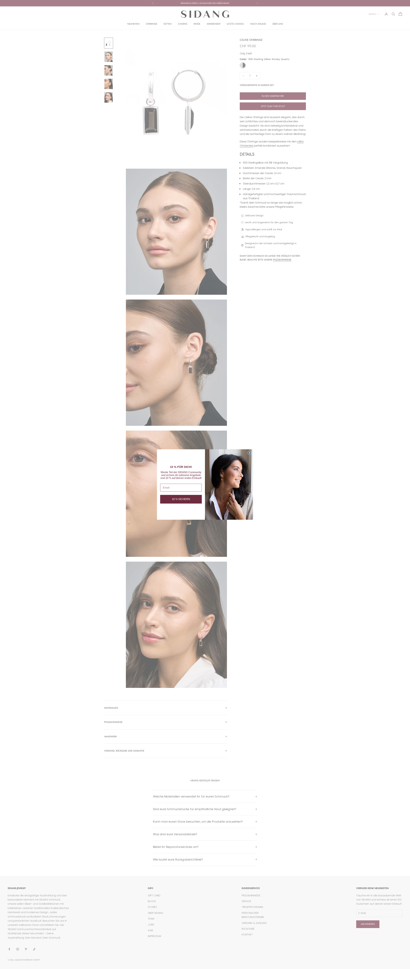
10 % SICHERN (181, 499)
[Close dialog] (249, 452)
